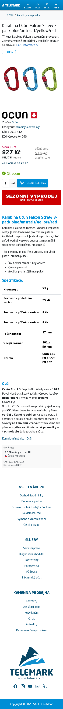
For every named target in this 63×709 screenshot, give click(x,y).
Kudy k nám (31, 612)
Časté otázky (31, 524)
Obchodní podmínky (31, 495)
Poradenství (31, 566)
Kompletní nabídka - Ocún (17, 438)
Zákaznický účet (31, 577)
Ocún (15, 122)
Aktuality (31, 624)
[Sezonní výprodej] (31, 197)
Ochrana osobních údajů (25, 507)
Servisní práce (31, 548)
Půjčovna (31, 571)
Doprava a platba (31, 501)
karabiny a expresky (28, 127)
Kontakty (31, 601)
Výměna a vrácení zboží (31, 519)
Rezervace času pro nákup (31, 630)
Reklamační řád (31, 513)
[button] (37, 5)
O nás (31, 618)
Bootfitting (31, 560)
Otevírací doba (31, 607)
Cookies (46, 507)
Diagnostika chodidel (31, 554)
